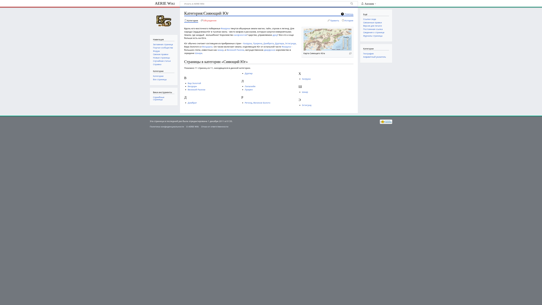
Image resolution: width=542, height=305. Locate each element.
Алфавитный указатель (374, 56)
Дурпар (249, 73)
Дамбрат (192, 102)
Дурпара (279, 43)
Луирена (257, 43)
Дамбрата (268, 43)
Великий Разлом (235, 49)
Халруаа (247, 43)
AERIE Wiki (165, 3)
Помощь (349, 14)
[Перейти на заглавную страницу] (163, 21)
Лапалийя (250, 86)
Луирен (249, 89)
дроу (275, 34)
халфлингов (240, 34)
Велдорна (207, 46)
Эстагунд (306, 105)
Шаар (221, 49)
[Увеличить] (350, 53)
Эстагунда (290, 43)
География (368, 53)
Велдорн (192, 86)
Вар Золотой (194, 83)
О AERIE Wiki (192, 126)
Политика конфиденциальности (167, 126)
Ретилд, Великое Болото (257, 102)
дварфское (269, 49)
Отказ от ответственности (214, 126)
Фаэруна (225, 28)
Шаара (198, 53)
